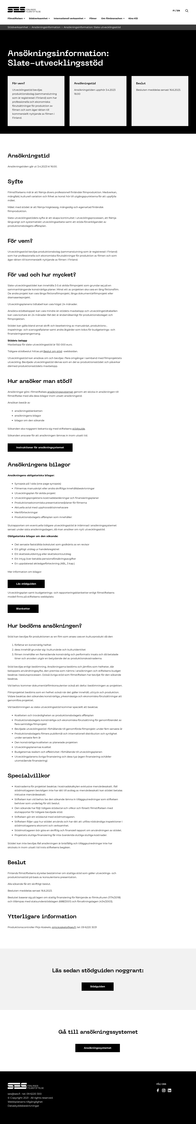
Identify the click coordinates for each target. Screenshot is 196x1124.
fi (174, 10)
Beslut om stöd (52, 351)
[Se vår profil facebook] (158, 1090)
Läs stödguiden (26, 583)
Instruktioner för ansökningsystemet (40, 447)
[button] (187, 6)
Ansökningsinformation (46, 27)
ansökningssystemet (60, 391)
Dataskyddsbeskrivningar (23, 1105)
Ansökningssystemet (97, 1047)
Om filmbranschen (111, 18)
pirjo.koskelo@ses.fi (64, 927)
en (178, 10)
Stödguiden (97, 986)
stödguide (78, 428)
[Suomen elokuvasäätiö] (24, 9)
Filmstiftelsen (15, 18)
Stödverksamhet (38, 18)
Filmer (93, 18)
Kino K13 (133, 18)
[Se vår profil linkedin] (169, 1090)
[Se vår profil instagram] (164, 1090)
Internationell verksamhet (68, 18)
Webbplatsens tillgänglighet (25, 1101)
